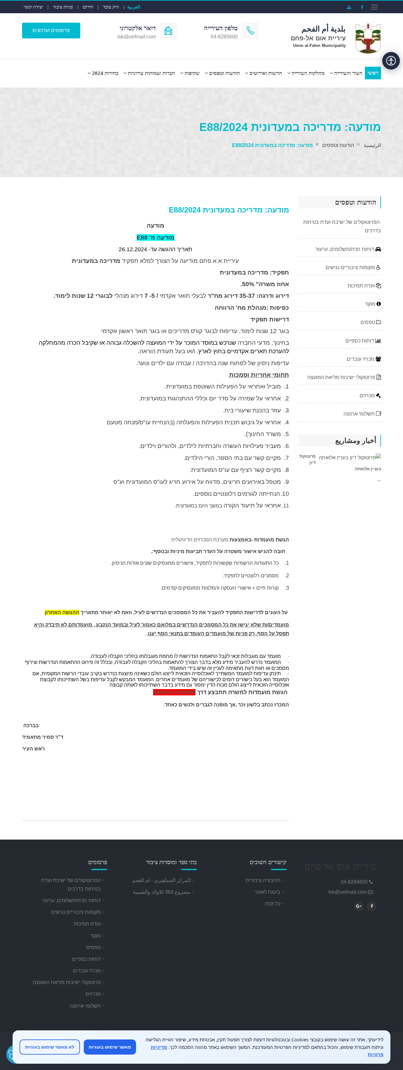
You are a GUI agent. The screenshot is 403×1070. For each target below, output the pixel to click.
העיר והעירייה (348, 73)
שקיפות (192, 73)
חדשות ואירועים (265, 73)
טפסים (368, 322)
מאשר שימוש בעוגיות (110, 1047)
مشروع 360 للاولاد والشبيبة (161, 892)
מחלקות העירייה (308, 73)
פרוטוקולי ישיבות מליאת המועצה (342, 377)
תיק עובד (111, 6)
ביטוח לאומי (267, 892)
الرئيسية (372, 145)
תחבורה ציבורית (263, 880)
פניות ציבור (63, 6)
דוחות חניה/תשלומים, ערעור (345, 249)
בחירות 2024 (105, 73)
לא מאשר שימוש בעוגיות (49, 1047)
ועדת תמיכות (362, 285)
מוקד (371, 304)
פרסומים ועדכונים (51, 30)
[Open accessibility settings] (391, 61)
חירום (88, 6)
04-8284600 (354, 882)
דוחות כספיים (360, 340)
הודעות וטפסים (224, 73)
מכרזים (368, 395)
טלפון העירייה (221, 28)
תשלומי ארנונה (359, 413)
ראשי (372, 73)
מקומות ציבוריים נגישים (351, 267)
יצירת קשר (33, 6)
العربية (133, 6)
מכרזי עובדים (361, 359)
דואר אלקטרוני (138, 28)
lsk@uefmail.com (347, 892)
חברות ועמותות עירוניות (151, 73)
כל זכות (272, 903)
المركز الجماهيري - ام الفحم (161, 880)
